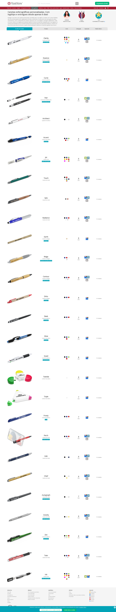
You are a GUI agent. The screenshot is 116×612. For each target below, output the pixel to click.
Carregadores (10, 595)
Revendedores (51, 598)
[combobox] (56, 3)
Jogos (61, 8)
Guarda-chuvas (66, 8)
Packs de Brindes (78, 8)
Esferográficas (34, 8)
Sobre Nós (96, 8)
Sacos (45, 8)
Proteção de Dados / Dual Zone (34, 598)
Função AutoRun (31, 596)
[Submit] (39, 3)
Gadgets (18, 8)
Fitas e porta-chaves (54, 8)
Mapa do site (50, 599)
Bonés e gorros (10, 599)
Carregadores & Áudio (26, 8)
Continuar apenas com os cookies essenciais (50, 610)
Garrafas (14, 8)
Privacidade (71, 596)
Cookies (70, 593)
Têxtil (48, 8)
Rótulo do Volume (31, 599)
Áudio (8, 601)
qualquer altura (83, 607)
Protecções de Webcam (11, 596)
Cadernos (41, 8)
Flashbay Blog (93, 592)
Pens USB (9, 8)
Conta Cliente (51, 593)
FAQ (49, 595)
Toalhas (72, 8)
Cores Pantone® (31, 593)
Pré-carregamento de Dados (33, 592)
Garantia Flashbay (51, 596)
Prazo (70, 592)
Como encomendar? (52, 592)
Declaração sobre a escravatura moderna (77, 595)
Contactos (101, 8)
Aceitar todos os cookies (69, 610)
